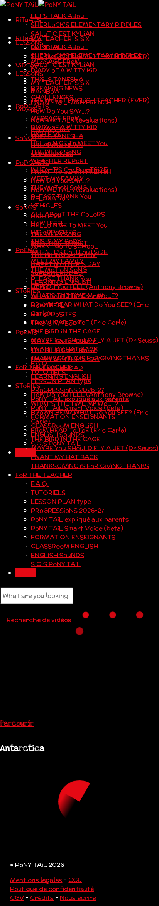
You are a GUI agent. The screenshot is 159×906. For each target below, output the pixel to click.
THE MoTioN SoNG (59, 269)
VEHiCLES (46, 205)
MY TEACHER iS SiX (60, 38)
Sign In (25, 572)
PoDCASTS (32, 162)
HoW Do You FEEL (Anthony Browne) (87, 286)
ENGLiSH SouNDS (57, 555)
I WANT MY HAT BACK (64, 456)
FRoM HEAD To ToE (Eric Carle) (78, 430)
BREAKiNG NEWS (57, 144)
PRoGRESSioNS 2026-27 (67, 510)
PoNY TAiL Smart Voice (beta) (77, 528)
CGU (75, 879)
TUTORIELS (48, 492)
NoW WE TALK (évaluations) (74, 189)
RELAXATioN (50, 198)
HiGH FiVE (46, 216)
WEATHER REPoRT (59, 160)
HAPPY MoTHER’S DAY (65, 358)
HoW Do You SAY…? (60, 111)
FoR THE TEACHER (43, 474)
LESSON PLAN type (61, 501)
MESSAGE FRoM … (58, 118)
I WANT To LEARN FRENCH (71, 171)
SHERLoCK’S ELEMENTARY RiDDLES (86, 24)
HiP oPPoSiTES (53, 314)
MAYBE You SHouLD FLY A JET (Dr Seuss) (94, 448)
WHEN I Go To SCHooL (64, 341)
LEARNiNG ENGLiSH (61, 376)
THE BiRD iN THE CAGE (65, 331)
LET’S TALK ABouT (59, 15)
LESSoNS (29, 42)
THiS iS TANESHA (57, 135)
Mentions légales (36, 879)
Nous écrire (78, 897)
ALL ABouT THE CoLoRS (68, 214)
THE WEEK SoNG (56, 234)
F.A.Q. (40, 483)
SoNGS (25, 207)
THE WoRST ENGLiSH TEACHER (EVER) (90, 100)
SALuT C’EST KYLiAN (63, 33)
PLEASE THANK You (61, 278)
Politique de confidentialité (52, 888)
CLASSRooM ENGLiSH (64, 546)
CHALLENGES (52, 153)
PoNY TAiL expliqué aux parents (80, 519)
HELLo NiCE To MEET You (69, 225)
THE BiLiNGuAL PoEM (64, 349)
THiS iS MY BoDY (56, 323)
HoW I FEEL (48, 305)
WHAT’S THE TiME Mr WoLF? (74, 403)
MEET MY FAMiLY (57, 260)
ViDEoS (26, 65)
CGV (17, 897)
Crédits (42, 897)
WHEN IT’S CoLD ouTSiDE (69, 251)
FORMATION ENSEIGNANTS (73, 537)
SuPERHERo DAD (57, 367)
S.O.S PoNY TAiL (56, 563)
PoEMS (26, 332)
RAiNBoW (45, 91)
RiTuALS (28, 19)
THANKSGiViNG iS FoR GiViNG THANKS (90, 465)
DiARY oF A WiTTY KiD (64, 70)
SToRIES (27, 290)
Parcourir (17, 723)
